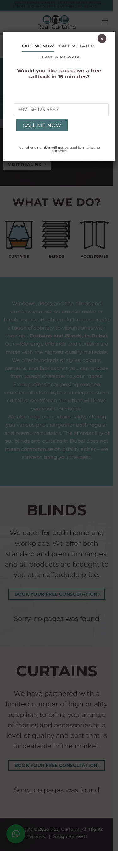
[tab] (38, 46)
